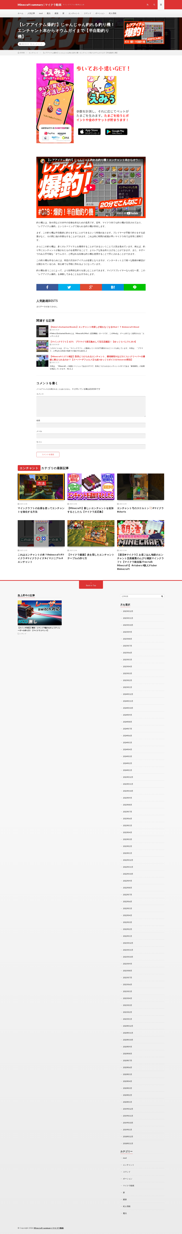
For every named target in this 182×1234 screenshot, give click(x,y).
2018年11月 (128, 1143)
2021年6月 (127, 984)
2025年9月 (127, 632)
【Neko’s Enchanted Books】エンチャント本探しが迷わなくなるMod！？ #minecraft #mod (94, 327)
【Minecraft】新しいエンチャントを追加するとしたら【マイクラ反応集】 (90, 510)
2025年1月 (127, 687)
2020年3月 (127, 1088)
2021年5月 (127, 991)
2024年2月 (127, 763)
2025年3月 (127, 673)
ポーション (100, 13)
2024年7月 (127, 729)
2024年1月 (127, 770)
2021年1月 (127, 1019)
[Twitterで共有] (69, 287)
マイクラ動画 (128, 1185)
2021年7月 (127, 977)
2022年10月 (128, 874)
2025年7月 (127, 646)
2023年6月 (127, 818)
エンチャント (74, 13)
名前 (38, 420)
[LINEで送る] (135, 287)
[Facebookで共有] (47, 287)
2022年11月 (128, 867)
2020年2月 (127, 1095)
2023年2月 (127, 846)
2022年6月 (127, 901)
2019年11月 (128, 1116)
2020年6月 (127, 1067)
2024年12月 (128, 694)
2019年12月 (128, 1109)
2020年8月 (127, 1053)
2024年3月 (127, 756)
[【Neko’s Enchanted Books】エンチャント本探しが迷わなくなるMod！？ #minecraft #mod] (42, 331)
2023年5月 (127, 825)
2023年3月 (127, 839)
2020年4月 (127, 1081)
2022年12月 (128, 860)
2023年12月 (128, 777)
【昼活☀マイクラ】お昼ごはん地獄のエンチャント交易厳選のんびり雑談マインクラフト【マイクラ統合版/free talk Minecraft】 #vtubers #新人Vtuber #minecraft (140, 561)
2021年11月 (128, 950)
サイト (39, 442)
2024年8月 (127, 722)
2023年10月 (128, 791)
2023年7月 (127, 811)
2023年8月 (127, 805)
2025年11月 (128, 618)
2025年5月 (127, 659)
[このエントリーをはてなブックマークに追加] (113, 287)
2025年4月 (127, 666)
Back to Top (91, 585)
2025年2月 (127, 680)
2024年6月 (127, 735)
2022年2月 (127, 929)
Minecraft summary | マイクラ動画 (49, 1228)
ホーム (20, 13)
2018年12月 (128, 1136)
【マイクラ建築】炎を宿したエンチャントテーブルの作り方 (90, 556)
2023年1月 (127, 853)
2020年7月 (127, 1060)
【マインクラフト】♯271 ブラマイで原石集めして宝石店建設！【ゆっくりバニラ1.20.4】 (93, 341)
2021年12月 (128, 943)
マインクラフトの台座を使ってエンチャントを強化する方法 (41, 510)
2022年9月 (127, 881)
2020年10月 (128, 1040)
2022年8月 (127, 888)
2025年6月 (127, 652)
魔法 (48, 13)
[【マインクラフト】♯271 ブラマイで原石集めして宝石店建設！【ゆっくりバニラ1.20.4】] (42, 346)
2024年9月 (127, 715)
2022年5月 (127, 908)
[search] (162, 596)
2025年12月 (128, 611)
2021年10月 (128, 957)
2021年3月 (127, 1005)
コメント (40, 394)
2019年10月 (128, 1123)
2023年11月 (128, 784)
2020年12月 (128, 1026)
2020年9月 (127, 1047)
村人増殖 (112, 13)
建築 (56, 13)
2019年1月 (127, 1129)
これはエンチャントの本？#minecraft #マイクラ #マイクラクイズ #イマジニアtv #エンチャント (41, 558)
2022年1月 (127, 936)
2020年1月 (127, 1102)
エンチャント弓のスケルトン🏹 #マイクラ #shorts (140, 510)
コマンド (87, 13)
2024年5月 (127, 742)
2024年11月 (128, 701)
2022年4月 (127, 915)
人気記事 (31, 13)
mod (41, 13)
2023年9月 (127, 798)
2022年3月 (127, 922)
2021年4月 (127, 998)
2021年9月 (127, 964)
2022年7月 (127, 894)
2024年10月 (128, 708)
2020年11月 (128, 1033)
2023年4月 (127, 832)
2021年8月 (127, 970)
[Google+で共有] (91, 287)
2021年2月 (127, 1012)
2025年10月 (128, 625)
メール (39, 431)
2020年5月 (127, 1074)
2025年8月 (127, 639)
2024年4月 (127, 749)
